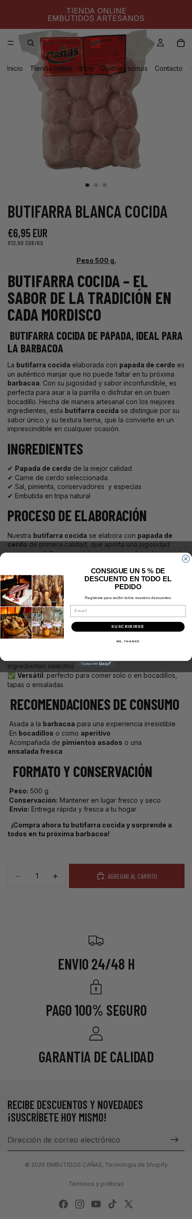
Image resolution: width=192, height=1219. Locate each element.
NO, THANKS (128, 641)
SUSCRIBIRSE (127, 626)
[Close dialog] (186, 558)
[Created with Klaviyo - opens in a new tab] (96, 664)
